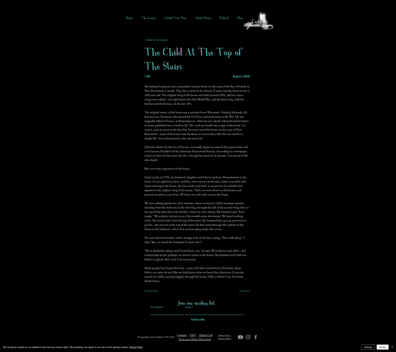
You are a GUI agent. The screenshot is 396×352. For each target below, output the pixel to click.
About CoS (206, 335)
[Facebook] (256, 337)
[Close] (392, 347)
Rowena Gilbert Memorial (195, 339)
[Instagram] (248, 337)
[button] (203, 18)
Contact (182, 335)
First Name (156, 307)
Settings (368, 347)
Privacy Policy (224, 338)
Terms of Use (224, 335)
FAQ (193, 335)
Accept (382, 347)
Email (188, 307)
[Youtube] (240, 337)
